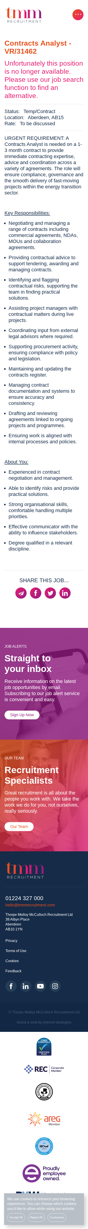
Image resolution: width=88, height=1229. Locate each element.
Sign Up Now (22, 715)
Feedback (13, 971)
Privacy (11, 941)
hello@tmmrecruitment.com (30, 905)
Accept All (16, 1217)
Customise (57, 1217)
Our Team (19, 826)
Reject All (36, 1217)
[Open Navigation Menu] (77, 14)
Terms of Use (15, 951)
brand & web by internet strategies (44, 1022)
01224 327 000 (24, 898)
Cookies (12, 961)
